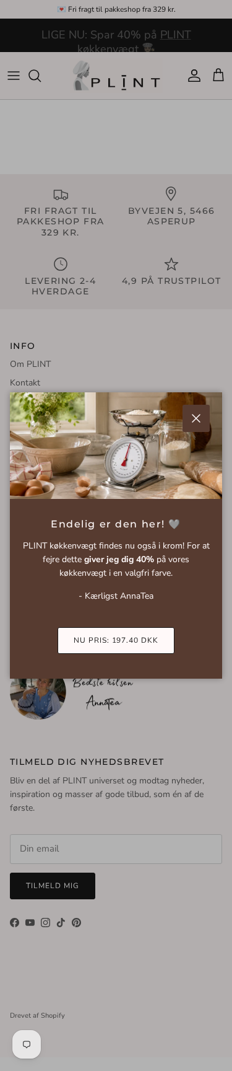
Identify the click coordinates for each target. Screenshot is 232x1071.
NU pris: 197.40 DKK (116, 640)
